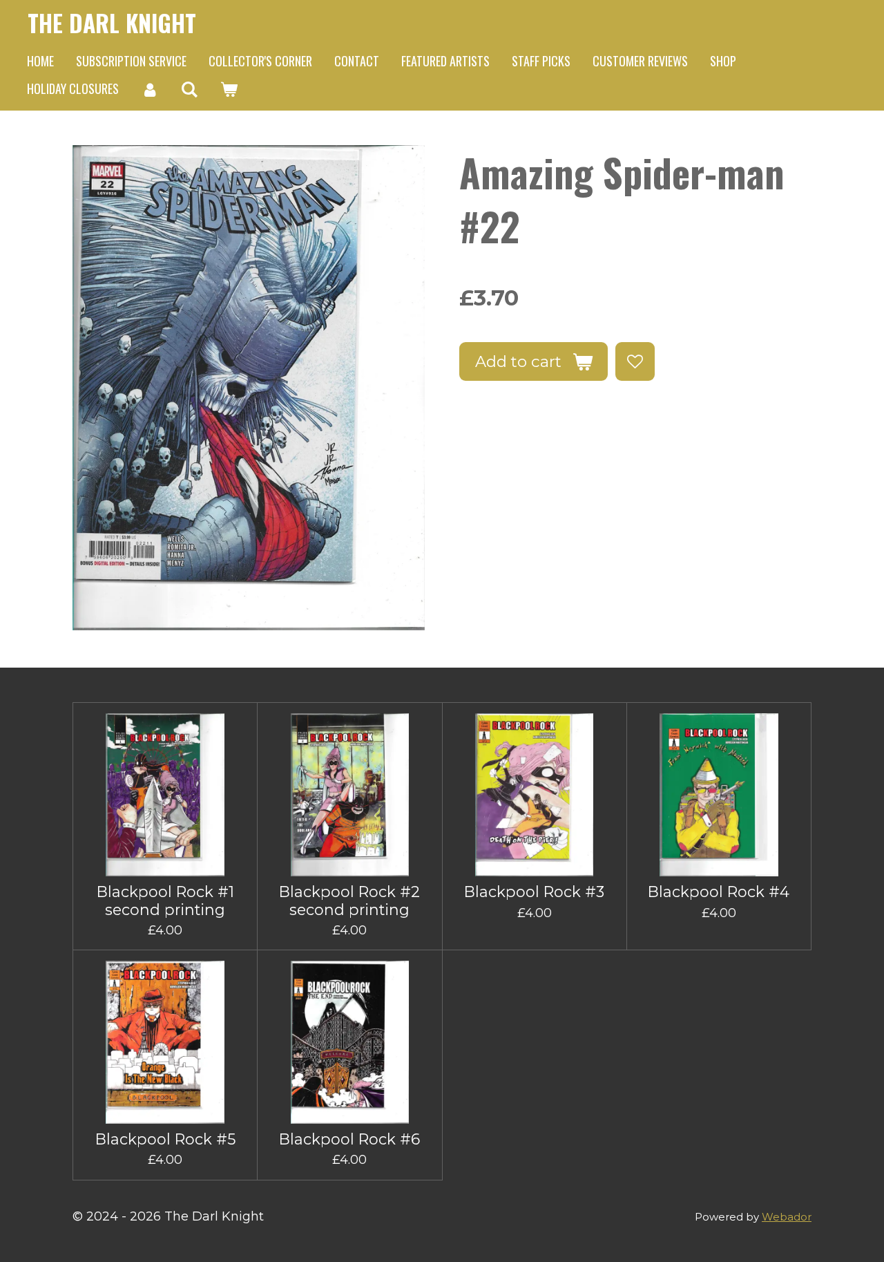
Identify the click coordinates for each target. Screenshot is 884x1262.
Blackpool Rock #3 (534, 892)
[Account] (149, 89)
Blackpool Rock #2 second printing (349, 900)
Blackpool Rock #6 (349, 1139)
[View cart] (228, 89)
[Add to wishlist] (634, 361)
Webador (786, 1216)
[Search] (189, 89)
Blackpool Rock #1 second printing (165, 900)
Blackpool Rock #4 (718, 892)
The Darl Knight (112, 23)
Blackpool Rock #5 (165, 1139)
